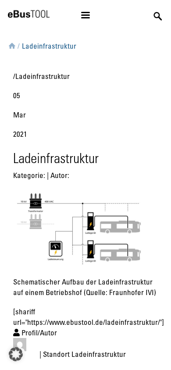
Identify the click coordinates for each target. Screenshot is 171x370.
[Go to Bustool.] (12, 44)
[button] (16, 354)
